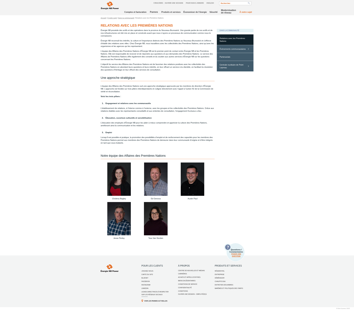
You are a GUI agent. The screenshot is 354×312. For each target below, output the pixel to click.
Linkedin (144, 288)
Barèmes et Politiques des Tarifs (229, 288)
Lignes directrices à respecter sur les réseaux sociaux (155, 293)
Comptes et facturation (135, 12)
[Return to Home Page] (110, 6)
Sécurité (213, 12)
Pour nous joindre (195, 3)
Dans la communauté (126, 18)
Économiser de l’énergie (195, 12)
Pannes (154, 12)
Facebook (145, 281)
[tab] (235, 39)
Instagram (145, 285)
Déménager (219, 278)
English (210, 3)
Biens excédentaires (186, 280)
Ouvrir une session (174, 3)
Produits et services (171, 12)
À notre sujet (246, 12)
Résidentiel (220, 271)
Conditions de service (187, 284)
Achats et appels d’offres (189, 277)
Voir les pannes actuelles (155, 301)
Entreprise (219, 274)
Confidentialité (185, 287)
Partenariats (225, 57)
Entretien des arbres (224, 285)
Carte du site (147, 274)
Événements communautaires (233, 49)
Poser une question (236, 255)
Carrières (182, 274)
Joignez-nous (147, 271)
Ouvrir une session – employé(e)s (192, 294)
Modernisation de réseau (228, 11)
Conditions (183, 291)
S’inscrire (158, 3)
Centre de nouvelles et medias (191, 270)
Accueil (103, 18)
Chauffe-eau (220, 281)
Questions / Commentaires (236, 252)
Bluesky (144, 278)
